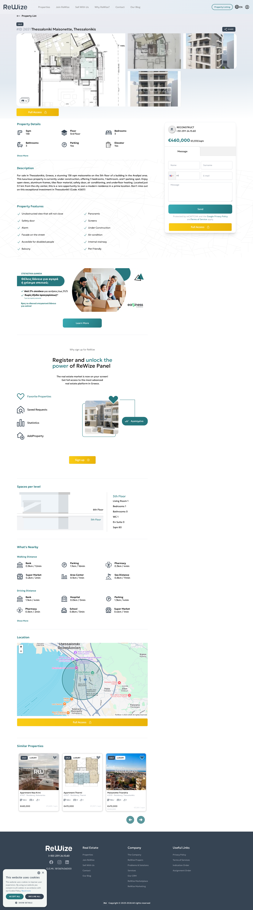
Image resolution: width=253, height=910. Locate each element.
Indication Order (181, 865)
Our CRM (132, 875)
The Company (134, 854)
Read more (26, 891)
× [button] (43, 873)
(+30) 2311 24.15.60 (59, 855)
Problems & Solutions (138, 865)
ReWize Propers (135, 860)
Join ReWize (62, 7)
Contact (120, 7)
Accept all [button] (14, 896)
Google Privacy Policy (217, 216)
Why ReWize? (102, 7)
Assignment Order (182, 870)
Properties (44, 7)
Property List (29, 15)
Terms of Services (181, 860)
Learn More (82, 323)
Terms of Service (199, 219)
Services (132, 870)
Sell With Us (82, 7)
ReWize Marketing (137, 886)
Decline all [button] (34, 896)
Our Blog (135, 7)
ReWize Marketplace (138, 881)
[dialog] (25, 888)
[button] (21, 647)
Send (200, 209)
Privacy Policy (179, 854)
